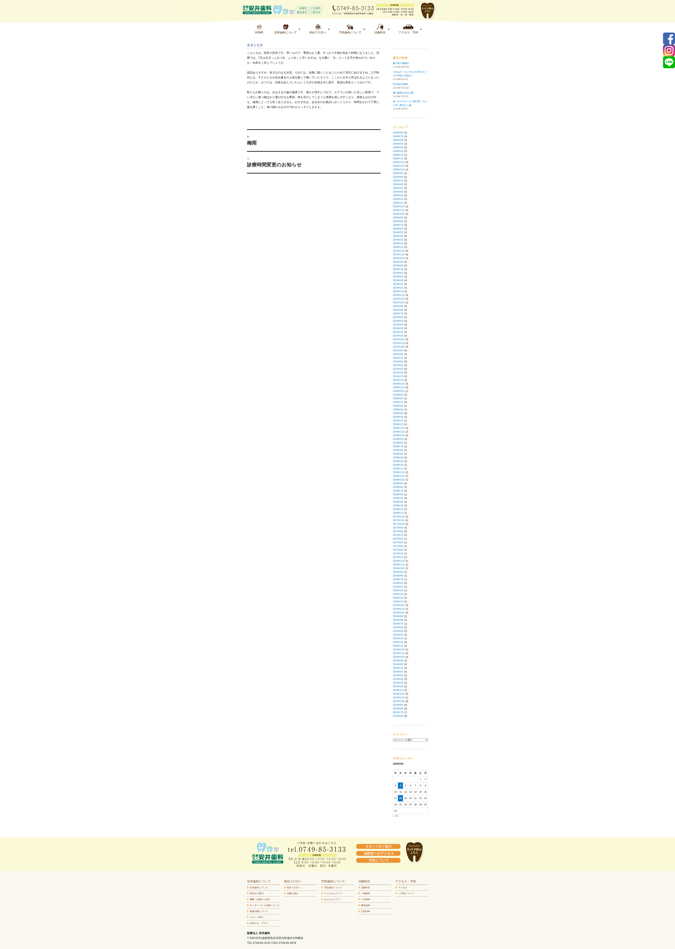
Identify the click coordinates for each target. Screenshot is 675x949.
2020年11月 (399, 387)
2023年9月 (398, 262)
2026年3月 (398, 151)
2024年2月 (398, 243)
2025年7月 (398, 180)
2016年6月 (398, 583)
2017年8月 (398, 531)
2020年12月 (399, 383)
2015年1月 (398, 646)
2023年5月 (398, 276)
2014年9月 (398, 660)
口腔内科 (365, 911)
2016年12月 (399, 561)
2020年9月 (398, 394)
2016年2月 (398, 598)
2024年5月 (398, 232)
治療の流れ (292, 893)
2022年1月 (398, 335)
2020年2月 (398, 420)
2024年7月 (398, 225)
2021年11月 (399, 343)
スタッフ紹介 (256, 917)
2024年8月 (398, 221)
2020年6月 (398, 406)
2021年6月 (398, 361)
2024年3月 (398, 239)
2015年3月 (398, 638)
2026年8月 (398, 132)
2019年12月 (399, 428)
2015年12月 (399, 605)
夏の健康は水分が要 (403, 92)
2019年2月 (398, 465)
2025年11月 (399, 166)
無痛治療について (259, 911)
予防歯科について (333, 887)
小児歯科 (365, 899)
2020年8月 (398, 398)
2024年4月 (398, 236)
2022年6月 (398, 317)
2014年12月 (399, 649)
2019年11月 (399, 431)
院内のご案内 (256, 893)
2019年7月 (398, 446)
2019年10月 (399, 435)
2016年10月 (399, 568)
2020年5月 (398, 409)
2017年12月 (399, 516)
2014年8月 (398, 664)
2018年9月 (398, 483)
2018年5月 (398, 498)
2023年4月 (398, 280)
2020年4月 (398, 413)
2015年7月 (398, 623)
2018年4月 (398, 502)
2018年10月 (399, 479)
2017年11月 (399, 520)
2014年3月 (398, 682)
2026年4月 (398, 147)
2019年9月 (398, 439)
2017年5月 (398, 542)
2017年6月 (398, 538)
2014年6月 (398, 671)
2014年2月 (398, 686)
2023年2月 (398, 287)
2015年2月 (398, 642)
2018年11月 (399, 476)
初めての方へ (294, 887)
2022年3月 (398, 328)
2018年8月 (398, 487)
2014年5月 (398, 675)
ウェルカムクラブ (333, 893)
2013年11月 (399, 697)
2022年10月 (399, 302)
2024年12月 (399, 206)
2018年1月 (398, 513)
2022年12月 (399, 295)
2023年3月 (398, 284)
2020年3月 (398, 417)
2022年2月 (398, 332)
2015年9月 (398, 616)
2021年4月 (398, 369)
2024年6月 (398, 228)
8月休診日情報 (400, 84)
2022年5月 (398, 321)
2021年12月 (399, 339)
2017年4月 (398, 546)
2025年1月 (398, 202)
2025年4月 (398, 191)
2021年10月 (399, 346)
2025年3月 (398, 195)
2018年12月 (399, 472)
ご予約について (406, 893)
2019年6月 (398, 450)
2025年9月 (398, 173)
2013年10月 (399, 701)
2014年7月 (398, 668)
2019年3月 (398, 461)
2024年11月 (399, 210)
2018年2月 (398, 509)
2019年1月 (398, 468)
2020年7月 (398, 402)
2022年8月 (398, 310)
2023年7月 (398, 269)
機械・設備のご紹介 (260, 899)
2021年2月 (398, 376)
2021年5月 (398, 365)
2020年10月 (399, 391)
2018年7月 (398, 490)
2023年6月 (398, 273)
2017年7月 (398, 535)
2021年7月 (398, 358)
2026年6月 (398, 140)
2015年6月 (398, 627)
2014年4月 (398, 679)
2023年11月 (399, 254)
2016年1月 (398, 601)
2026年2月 (398, 154)
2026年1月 (398, 158)
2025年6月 (398, 184)
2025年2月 (398, 199)
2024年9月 (398, 217)
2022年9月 (398, 306)
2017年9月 (398, 527)
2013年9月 (398, 705)
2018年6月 (398, 494)
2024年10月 (399, 214)
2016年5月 (398, 586)
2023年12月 (399, 250)
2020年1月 (398, 424)
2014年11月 (399, 653)
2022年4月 (398, 324)
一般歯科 (365, 893)
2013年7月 (398, 712)
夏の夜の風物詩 (401, 63)
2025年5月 (398, 188)
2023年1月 (398, 291)
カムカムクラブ (332, 899)
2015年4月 (398, 634)
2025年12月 (399, 162)
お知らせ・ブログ (259, 923)
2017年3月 (398, 550)
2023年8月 (398, 265)
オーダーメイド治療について (264, 905)
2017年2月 (398, 553)
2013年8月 (398, 708)
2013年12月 (399, 693)
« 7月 (395, 816)
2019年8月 (398, 442)
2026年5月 (398, 143)
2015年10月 (399, 612)
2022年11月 (399, 298)
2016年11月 (399, 564)
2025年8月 (398, 177)
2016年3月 (398, 594)
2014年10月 (399, 657)
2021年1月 (398, 380)
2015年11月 (399, 609)
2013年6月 (398, 716)
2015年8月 (398, 620)
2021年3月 (398, 372)
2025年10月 (399, 169)
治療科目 (365, 887)
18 (400, 798)
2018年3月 (398, 505)
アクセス (402, 887)
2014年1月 (398, 690)
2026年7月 (398, 136)
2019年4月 (398, 457)
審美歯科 (365, 905)
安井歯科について (259, 887)
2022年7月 (398, 313)
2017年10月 (399, 524)
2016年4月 (398, 590)
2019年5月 (398, 454)
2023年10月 (399, 258)
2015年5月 (398, 631)
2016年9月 (398, 572)
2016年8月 (398, 575)
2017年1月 (398, 557)
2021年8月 (398, 354)
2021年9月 (398, 350)
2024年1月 (398, 247)
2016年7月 (398, 579)
